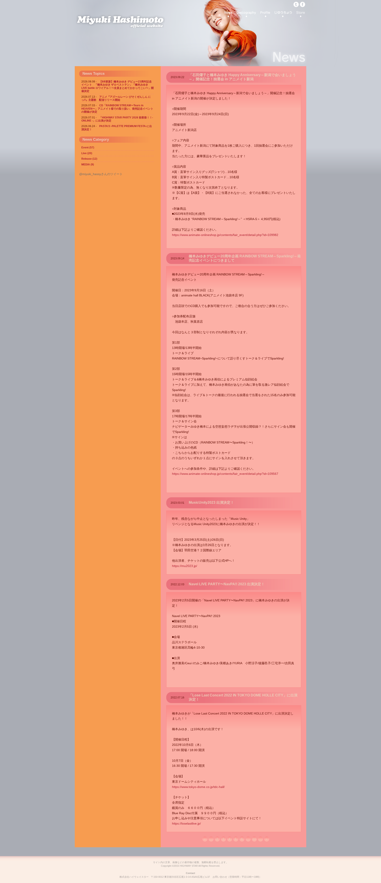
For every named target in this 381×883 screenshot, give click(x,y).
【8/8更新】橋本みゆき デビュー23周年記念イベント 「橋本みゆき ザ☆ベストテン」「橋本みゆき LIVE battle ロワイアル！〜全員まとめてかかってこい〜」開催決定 (117, 86)
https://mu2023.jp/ (184, 566)
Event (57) (87, 147)
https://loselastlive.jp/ (186, 823)
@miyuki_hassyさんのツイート (101, 174)
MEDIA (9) (87, 164)
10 (254, 839)
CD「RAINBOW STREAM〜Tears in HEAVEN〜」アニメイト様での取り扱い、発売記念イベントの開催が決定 (117, 108)
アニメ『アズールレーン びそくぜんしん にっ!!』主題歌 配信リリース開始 (116, 98)
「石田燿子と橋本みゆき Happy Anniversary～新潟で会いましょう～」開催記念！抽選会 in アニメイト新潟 (242, 77)
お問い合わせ (220, 877)
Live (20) (86, 153)
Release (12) (89, 158)
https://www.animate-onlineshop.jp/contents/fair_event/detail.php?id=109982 (225, 235)
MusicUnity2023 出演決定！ (211, 502)
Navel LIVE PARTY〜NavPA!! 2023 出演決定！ (227, 584)
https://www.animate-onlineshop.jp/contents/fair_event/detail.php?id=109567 (225, 473)
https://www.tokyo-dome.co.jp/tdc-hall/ (198, 787)
